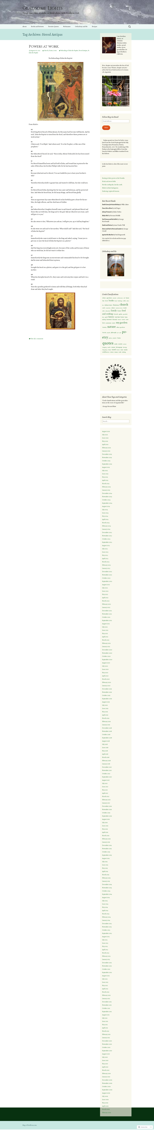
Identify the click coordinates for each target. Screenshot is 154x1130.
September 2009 (107, 1090)
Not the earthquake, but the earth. (112, 185)
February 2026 (106, 448)
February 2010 (106, 1073)
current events (119, 308)
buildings (120, 301)
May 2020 (105, 673)
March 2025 (105, 484)
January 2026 (106, 451)
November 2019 (107, 692)
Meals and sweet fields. (109, 181)
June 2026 (105, 438)
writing (124, 352)
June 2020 (105, 669)
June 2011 (105, 1021)
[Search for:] (129, 26)
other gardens (120, 327)
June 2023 (105, 552)
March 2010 (105, 1070)
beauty (127, 298)
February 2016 (106, 839)
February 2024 (106, 526)
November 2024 (107, 497)
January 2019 (106, 725)
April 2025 (105, 480)
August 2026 (106, 431)
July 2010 (105, 1057)
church (46, 51)
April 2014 (105, 911)
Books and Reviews (37, 26)
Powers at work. (44, 46)
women (116, 352)
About (25, 26)
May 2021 (105, 633)
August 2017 (106, 780)
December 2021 (107, 611)
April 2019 (105, 715)
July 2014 (105, 901)
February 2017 (106, 800)
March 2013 (105, 953)
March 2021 (105, 640)
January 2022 (106, 607)
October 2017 (106, 774)
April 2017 (105, 793)
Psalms (119, 338)
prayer (114, 338)
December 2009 (107, 1080)
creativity (108, 308)
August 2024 (106, 506)
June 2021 (105, 630)
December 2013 (107, 924)
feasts (51, 51)
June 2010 (105, 1060)
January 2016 (106, 842)
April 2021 (105, 637)
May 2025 (105, 477)
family (114, 310)
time (109, 350)
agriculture (109, 298)
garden (120, 314)
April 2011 (105, 1028)
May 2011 (105, 1025)
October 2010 (106, 1047)
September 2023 (107, 542)
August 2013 (106, 937)
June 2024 (105, 513)
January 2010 (106, 1077)
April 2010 (105, 1067)
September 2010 (107, 1051)
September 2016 (107, 816)
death (125, 308)
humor (119, 319)
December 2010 (107, 1041)
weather (125, 350)
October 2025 (106, 461)
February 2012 (106, 995)
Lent (127, 319)
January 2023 (106, 568)
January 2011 (106, 1038)
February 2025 (106, 487)
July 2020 (105, 666)
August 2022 (106, 585)
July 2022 (105, 588)
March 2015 (105, 875)
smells (109, 347)
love (103, 323)
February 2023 (106, 565)
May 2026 (105, 441)
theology (125, 347)
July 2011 (104, 1018)
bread (116, 301)
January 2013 (106, 959)
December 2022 (107, 572)
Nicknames (67, 26)
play (120, 332)
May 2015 (105, 868)
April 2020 (105, 676)
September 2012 (107, 972)
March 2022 (105, 601)
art (124, 298)
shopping (104, 347)
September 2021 (107, 620)
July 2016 (104, 823)
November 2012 (107, 966)
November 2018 (107, 731)
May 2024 (105, 516)
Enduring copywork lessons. (110, 191)
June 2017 (105, 787)
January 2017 (106, 803)
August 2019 (106, 702)
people (108, 332)
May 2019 (105, 712)
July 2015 (104, 862)
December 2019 (107, 689)
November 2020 (107, 653)
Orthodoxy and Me (81, 26)
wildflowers (105, 352)
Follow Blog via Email (110, 117)
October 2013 (106, 930)
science (124, 344)
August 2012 (106, 976)
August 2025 (106, 467)
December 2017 (107, 767)
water (121, 350)
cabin (124, 301)
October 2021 (106, 617)
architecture (120, 298)
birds (106, 301)
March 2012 (105, 992)
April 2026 (105, 444)
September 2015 (107, 855)
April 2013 (105, 950)
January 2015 (106, 881)
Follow (106, 128)
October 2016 (106, 813)
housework (109, 319)
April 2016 (105, 832)
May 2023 (105, 555)
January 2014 (106, 920)
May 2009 (105, 1103)
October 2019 (106, 695)
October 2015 (106, 852)
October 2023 (106, 539)
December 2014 (107, 884)
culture (113, 308)
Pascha (104, 332)
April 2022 (105, 598)
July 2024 (105, 510)
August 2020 (106, 663)
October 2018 (106, 735)
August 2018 (106, 741)
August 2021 (106, 624)
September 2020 (107, 660)
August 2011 (105, 1015)
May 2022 (105, 594)
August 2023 (106, 545)
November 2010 (107, 1044)
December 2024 (107, 493)
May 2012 (105, 985)
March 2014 (105, 914)
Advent (104, 298)
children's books (108, 305)
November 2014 (107, 888)
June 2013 (105, 943)
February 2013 (106, 956)
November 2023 (107, 536)
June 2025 (105, 474)
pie (118, 332)
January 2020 (106, 686)
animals (114, 298)
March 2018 (105, 757)
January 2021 (106, 647)
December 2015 (107, 845)
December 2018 (107, 728)
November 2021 (107, 614)
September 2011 (107, 1012)
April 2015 (105, 871)
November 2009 (107, 1083)
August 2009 (106, 1093)
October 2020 (106, 656)
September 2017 (107, 777)
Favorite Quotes (53, 26)
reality (116, 344)
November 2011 (107, 1005)
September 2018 (107, 738)
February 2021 (106, 643)
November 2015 (107, 849)
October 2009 (106, 1087)
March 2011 (105, 1031)
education (107, 311)
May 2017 (105, 790)
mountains (108, 323)
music (113, 323)
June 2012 (105, 982)
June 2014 (105, 904)
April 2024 (105, 519)
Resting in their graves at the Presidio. (113, 178)
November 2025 (107, 457)
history (111, 317)
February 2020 (106, 682)
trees (118, 350)
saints (120, 344)
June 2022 (105, 591)
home (122, 317)
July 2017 (104, 783)
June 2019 (105, 708)
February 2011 (106, 1034)
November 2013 (107, 927)
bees (103, 301)
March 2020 (106, 679)
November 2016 (107, 809)
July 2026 (105, 435)
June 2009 (105, 1100)
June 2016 (105, 826)
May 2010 (105, 1064)
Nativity (104, 327)
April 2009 (105, 1106)
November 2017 (107, 770)
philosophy (113, 332)
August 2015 (106, 858)
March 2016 (105, 836)
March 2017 (105, 796)
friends (116, 314)
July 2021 (105, 627)
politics (110, 338)
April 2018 (105, 754)
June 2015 (105, 865)
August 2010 (106, 1054)
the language (119, 347)
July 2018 (105, 744)
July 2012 (105, 979)
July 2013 (104, 940)
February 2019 (106, 721)
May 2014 (105, 907)
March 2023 (105, 562)
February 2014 (106, 917)
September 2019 (107, 699)
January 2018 (106, 764)
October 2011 (106, 1008)
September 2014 (107, 894)
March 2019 (105, 718)
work (120, 352)
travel (114, 349)
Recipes (94, 26)
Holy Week (117, 317)
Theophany (104, 350)
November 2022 (107, 575)
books (111, 300)
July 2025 (105, 471)
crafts (103, 308)
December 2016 (107, 806)
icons (55, 51)
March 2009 (106, 1109)
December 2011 (107, 1002)
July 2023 (105, 549)
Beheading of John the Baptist (69, 51)
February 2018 (106, 761)
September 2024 (107, 503)
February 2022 (106, 604)
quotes (107, 343)
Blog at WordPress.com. (30, 1125)
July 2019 (105, 705)
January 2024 (106, 529)
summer (113, 347)
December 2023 (107, 532)
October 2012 (106, 969)
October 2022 (106, 578)
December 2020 (107, 650)
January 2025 (106, 490)
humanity (114, 319)
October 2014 (106, 891)
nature (111, 327)
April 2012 (105, 989)
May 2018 (105, 751)
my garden (121, 322)
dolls (103, 311)
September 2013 (107, 933)
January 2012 (106, 999)
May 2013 (105, 946)
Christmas (116, 305)
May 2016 (105, 829)
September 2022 (107, 581)
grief (106, 317)
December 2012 (107, 963)
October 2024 (106, 500)
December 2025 (107, 454)
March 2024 (105, 523)
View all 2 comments (37, 339)
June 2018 (105, 748)
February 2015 (106, 878)
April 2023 (105, 559)
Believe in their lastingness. (110, 188)
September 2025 (107, 464)
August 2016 (106, 819)
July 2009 (105, 1096)
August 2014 (106, 897)
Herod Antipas (83, 51)
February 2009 (106, 1113)
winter (112, 352)
